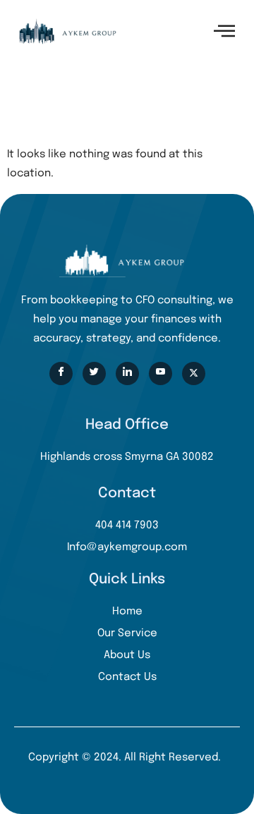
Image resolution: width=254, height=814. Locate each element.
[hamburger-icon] (224, 31)
